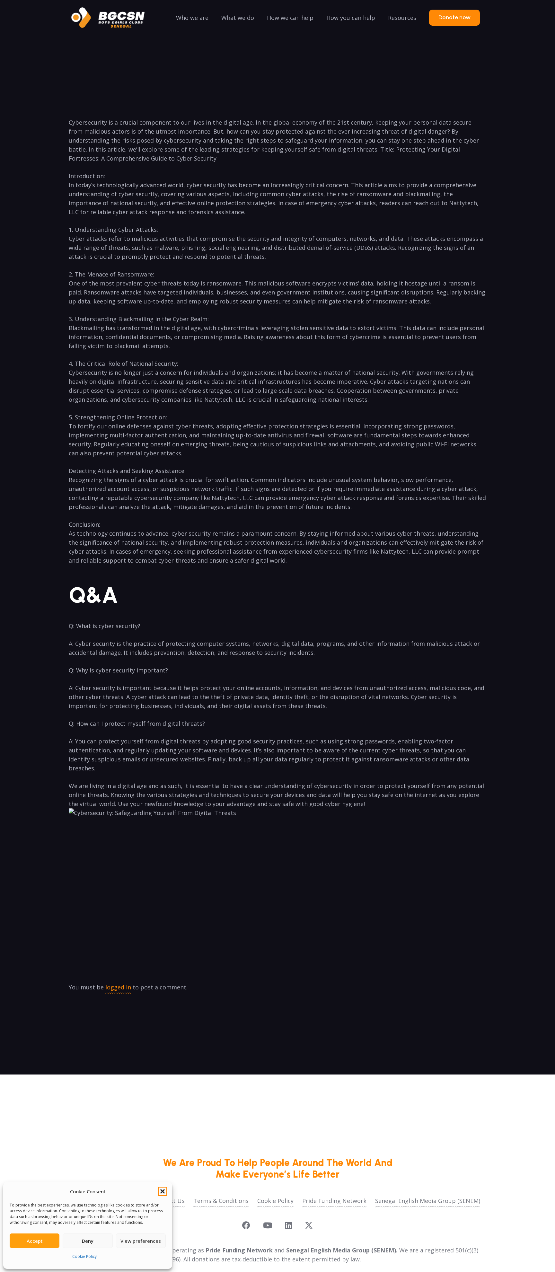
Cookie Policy (84, 1256)
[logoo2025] (112, 17)
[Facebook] (246, 1225)
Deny (87, 1241)
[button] (162, 1191)
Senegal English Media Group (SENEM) (427, 1201)
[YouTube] (267, 1225)
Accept (35, 1241)
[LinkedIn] (288, 1225)
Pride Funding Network (334, 1201)
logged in (118, 987)
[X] (309, 1225)
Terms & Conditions (221, 1201)
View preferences (140, 1241)
